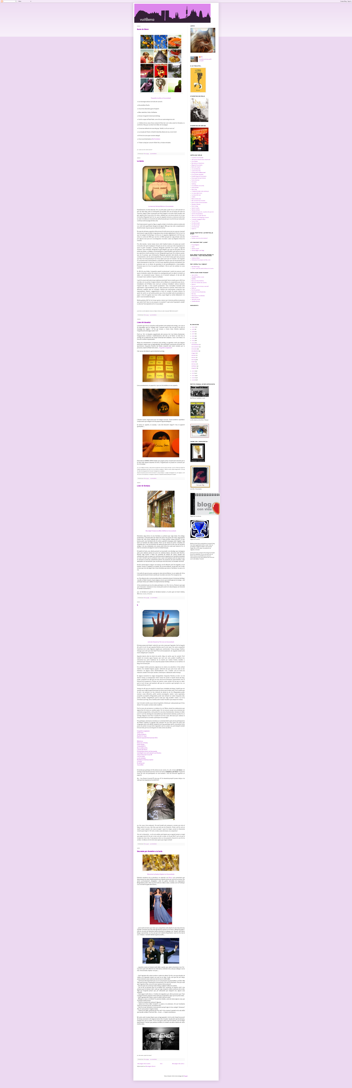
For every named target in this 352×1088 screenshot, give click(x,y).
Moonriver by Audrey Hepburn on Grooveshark (160, 874)
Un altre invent (196, 223)
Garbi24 (194, 184)
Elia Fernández (156, 139)
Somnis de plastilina (197, 213)
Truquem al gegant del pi (198, 219)
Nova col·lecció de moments (199, 202)
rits (145, 153)
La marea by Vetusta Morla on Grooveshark (161, 206)
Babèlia (194, 279)
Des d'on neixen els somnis (199, 282)
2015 (193, 338)
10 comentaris (153, 1059)
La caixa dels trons (197, 193)
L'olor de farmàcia (143, 486)
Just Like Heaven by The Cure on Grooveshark (161, 642)
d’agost (193, 353)
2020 (193, 327)
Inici (161, 1063)
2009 (193, 377)
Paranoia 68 (195, 236)
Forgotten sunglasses (165, 348)
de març (193, 364)
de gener (194, 368)
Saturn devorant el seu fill (144, 755)
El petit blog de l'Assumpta (199, 176)
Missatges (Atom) (150, 1066)
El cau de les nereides (197, 174)
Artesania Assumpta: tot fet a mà (201, 260)
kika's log (194, 189)
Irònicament (195, 187)
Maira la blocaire (196, 198)
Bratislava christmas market (145, 760)
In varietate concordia (198, 185)
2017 (193, 333)
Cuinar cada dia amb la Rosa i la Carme (202, 268)
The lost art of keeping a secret (200, 217)
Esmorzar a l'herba (142, 743)
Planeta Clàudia (196, 204)
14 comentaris (153, 315)
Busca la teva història (198, 280)
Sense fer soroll (196, 299)
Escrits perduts (196, 290)
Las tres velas (141, 756)
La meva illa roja (196, 195)
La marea (140, 161)
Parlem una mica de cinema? (200, 238)
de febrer (194, 366)
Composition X (141, 746)
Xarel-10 (194, 228)
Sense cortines (196, 210)
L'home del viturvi (142, 749)
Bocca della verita (142, 748)
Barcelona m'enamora (198, 163)
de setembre (195, 351)
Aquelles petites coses (198, 277)
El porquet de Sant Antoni (199, 178)
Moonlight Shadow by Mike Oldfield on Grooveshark (161, 531)
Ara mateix (195, 161)
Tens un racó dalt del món (199, 215)
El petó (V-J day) (142, 736)
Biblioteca (140, 741)
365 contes (195, 275)
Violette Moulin (196, 301)
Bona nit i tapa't (196, 167)
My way (194, 293)
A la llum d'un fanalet (197, 157)
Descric (194, 284)
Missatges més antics (178, 1063)
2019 (193, 329)
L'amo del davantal (144, 322)
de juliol (193, 355)
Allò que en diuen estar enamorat (201, 159)
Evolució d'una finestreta (199, 292)
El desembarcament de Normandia (147, 751)
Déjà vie (194, 288)
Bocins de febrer (143, 29)
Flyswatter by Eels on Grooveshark (161, 98)
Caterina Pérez (196, 258)
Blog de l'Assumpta (197, 165)
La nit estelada (141, 758)
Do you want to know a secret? (200, 286)
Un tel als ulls (195, 227)
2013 (193, 342)
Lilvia (193, 246)
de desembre (195, 344)
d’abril (193, 361)
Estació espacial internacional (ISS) (147, 738)
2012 (193, 371)
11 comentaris (153, 478)
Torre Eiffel (140, 765)
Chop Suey (140, 732)
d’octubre (194, 349)
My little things (196, 266)
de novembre (195, 346)
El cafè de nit (140, 763)
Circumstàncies (196, 169)
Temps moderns (141, 734)
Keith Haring (140, 744)
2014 (193, 340)
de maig (193, 359)
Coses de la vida (196, 170)
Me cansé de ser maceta (198, 200)
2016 (193, 336)
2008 (193, 380)
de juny (193, 357)
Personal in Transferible (198, 295)
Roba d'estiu (195, 297)
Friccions (194, 182)
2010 (193, 375)
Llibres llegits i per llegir (198, 250)
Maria (170, 877)
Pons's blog (195, 206)
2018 (193, 331)
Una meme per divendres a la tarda (149, 851)
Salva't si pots (195, 208)
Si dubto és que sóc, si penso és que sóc (203, 212)
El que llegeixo (195, 244)
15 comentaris (153, 153)
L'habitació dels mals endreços (200, 191)
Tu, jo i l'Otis (195, 221)
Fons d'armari (195, 180)
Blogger (186, 1076)
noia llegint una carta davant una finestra (149, 753)
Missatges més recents (144, 1063)
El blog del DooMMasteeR (199, 172)
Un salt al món (196, 225)
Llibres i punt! (195, 248)
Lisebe (193, 197)
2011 (193, 373)
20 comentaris (153, 597)
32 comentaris (153, 844)
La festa (139, 761)
